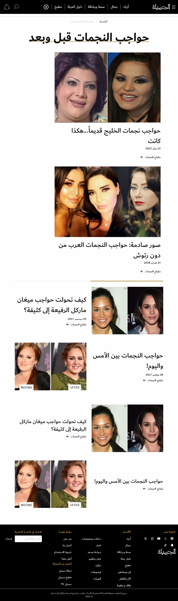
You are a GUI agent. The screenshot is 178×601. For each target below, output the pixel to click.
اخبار (98, 545)
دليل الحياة (75, 7)
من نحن (67, 538)
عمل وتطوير (95, 558)
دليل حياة (126, 558)
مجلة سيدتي (65, 570)
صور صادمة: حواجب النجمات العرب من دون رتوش (110, 250)
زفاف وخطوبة (124, 585)
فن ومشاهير (124, 572)
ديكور (98, 565)
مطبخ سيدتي (65, 577)
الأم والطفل (125, 578)
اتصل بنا (67, 545)
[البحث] (16, 7)
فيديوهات (96, 572)
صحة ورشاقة (96, 7)
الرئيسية (103, 21)
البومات (97, 578)
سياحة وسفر (94, 552)
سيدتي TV (66, 584)
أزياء (126, 7)
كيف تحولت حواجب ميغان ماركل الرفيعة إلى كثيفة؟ (51, 305)
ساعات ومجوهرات (91, 538)
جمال (114, 7)
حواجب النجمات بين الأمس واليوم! (128, 361)
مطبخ (58, 7)
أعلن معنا (67, 558)
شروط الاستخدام (63, 552)
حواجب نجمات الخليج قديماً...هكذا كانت (116, 136)
